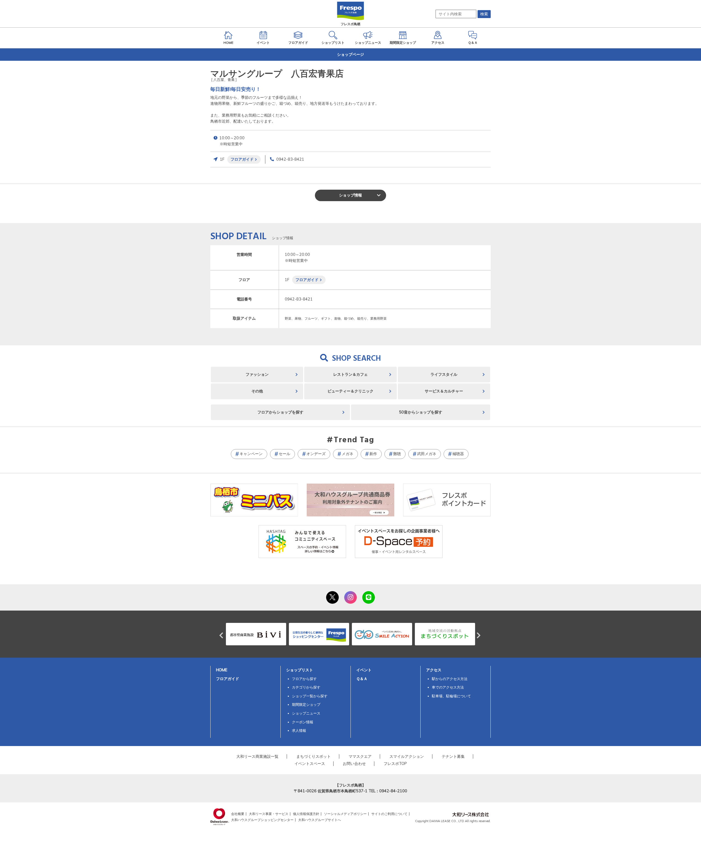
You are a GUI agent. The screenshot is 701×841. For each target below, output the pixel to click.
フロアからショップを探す (280, 412)
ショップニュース (306, 713)
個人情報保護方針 (306, 814)
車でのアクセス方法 (448, 687)
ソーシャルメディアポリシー (345, 814)
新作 (373, 453)
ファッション (257, 374)
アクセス (433, 669)
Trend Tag (354, 440)
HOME (221, 669)
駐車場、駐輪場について (451, 696)
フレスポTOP (395, 763)
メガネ (347, 453)
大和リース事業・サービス (268, 814)
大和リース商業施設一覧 (257, 756)
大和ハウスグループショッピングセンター (262, 820)
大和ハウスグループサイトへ (319, 820)
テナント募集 (453, 756)
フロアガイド (242, 159)
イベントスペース (309, 763)
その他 (257, 391)
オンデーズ (316, 453)
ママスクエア (360, 756)
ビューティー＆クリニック (350, 391)
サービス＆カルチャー (444, 391)
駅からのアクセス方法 (449, 679)
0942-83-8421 (290, 159)
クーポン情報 (302, 722)
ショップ (350, 195)
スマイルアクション (406, 756)
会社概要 (237, 814)
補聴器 (458, 453)
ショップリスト (299, 669)
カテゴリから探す (306, 687)
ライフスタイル (443, 374)
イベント (364, 669)
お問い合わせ (354, 763)
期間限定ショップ (306, 704)
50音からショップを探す (420, 412)
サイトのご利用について (389, 814)
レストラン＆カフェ (350, 374)
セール (284, 453)
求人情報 (299, 730)
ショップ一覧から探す (309, 696)
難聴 (397, 453)
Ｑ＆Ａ (361, 678)
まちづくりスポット (313, 756)
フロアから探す (304, 679)
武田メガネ (426, 453)
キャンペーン (251, 453)
